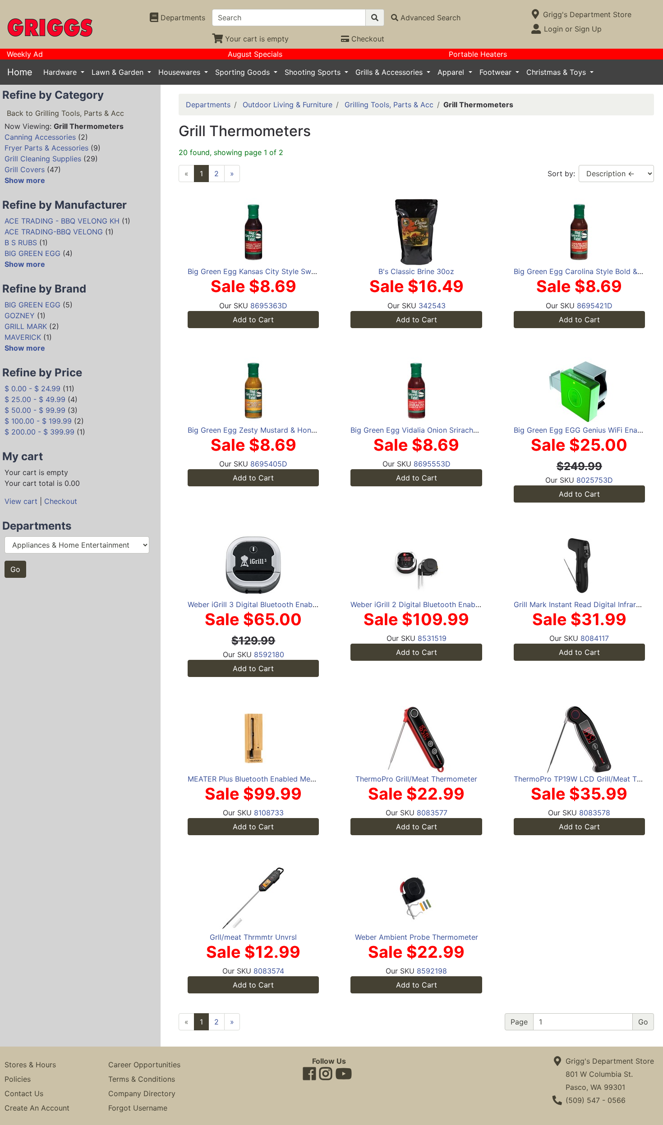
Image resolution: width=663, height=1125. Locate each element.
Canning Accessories (40, 137)
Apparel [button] (451, 72)
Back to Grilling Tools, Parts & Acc (65, 113)
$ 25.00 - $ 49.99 (35, 399)
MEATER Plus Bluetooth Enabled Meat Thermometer (276, 778)
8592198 (432, 970)
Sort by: (561, 173)
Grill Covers (25, 169)
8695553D (432, 463)
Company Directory (141, 1093)
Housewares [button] (180, 72)
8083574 (268, 970)
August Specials (255, 54)
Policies (18, 1079)
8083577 (432, 812)
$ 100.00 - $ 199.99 (38, 420)
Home (19, 72)
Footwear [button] (496, 72)
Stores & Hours (30, 1064)
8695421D (594, 305)
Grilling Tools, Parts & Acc (389, 104)
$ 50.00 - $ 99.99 (35, 410)
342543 (432, 305)
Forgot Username (137, 1107)
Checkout (60, 501)
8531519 (432, 638)
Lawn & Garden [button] (119, 72)
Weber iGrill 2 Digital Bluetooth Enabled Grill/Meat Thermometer (460, 604)
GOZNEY (20, 315)
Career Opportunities (144, 1064)
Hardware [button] (61, 72)
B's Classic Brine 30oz (416, 271)
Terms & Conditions (141, 1079)
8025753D (594, 480)
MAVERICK (23, 337)
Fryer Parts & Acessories (46, 147)
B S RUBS (21, 242)
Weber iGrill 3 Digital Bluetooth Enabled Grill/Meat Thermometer (297, 604)
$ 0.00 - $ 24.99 (32, 388)
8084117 (594, 638)
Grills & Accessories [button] (390, 72)
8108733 (269, 812)
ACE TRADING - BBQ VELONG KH (62, 220)
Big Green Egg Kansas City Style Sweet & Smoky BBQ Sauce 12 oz (301, 271)
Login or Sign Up (573, 28)
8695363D (268, 305)
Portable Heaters (478, 54)
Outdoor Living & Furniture (287, 104)
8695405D (268, 463)
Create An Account (37, 1107)
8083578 (594, 812)
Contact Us (24, 1093)
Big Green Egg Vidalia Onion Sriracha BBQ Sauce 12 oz (444, 429)
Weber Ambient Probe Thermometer (416, 937)
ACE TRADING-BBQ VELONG (54, 231)
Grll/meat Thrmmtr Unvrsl (253, 937)
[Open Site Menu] (535, 14)
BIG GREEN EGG (32, 253)
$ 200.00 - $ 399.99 (39, 431)
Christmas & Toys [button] (557, 72)
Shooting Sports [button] (314, 72)
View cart (21, 501)
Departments (208, 104)
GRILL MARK (26, 326)
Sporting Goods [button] (243, 72)
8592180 (269, 654)
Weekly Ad (25, 54)
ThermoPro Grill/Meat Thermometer (416, 778)
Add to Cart (253, 319)
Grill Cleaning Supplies (43, 158)
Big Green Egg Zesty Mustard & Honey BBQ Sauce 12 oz (284, 429)
